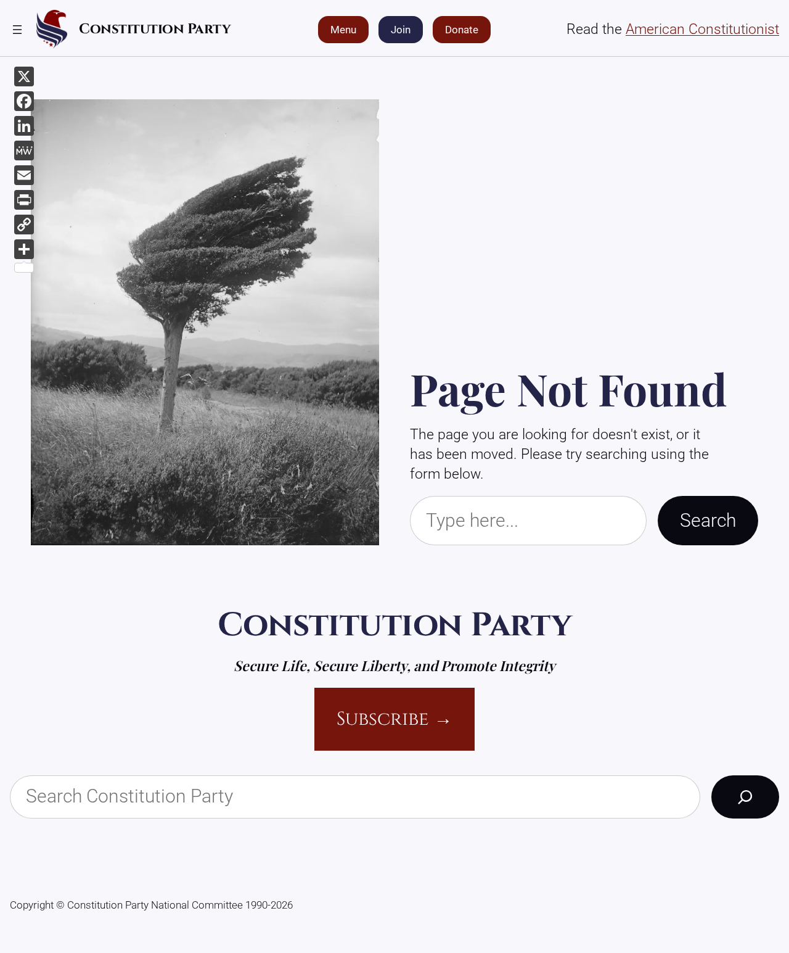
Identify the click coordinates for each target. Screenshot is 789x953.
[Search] (745, 797)
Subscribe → (394, 719)
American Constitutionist (702, 29)
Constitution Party (155, 29)
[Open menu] (17, 29)
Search (708, 520)
